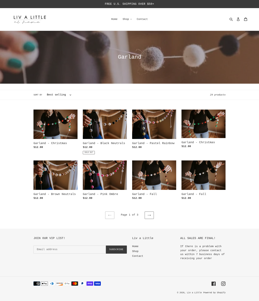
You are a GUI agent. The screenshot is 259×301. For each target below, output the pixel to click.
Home (135, 246)
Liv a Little (194, 292)
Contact (137, 256)
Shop (135, 251)
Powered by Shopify (214, 292)
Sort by (37, 95)
